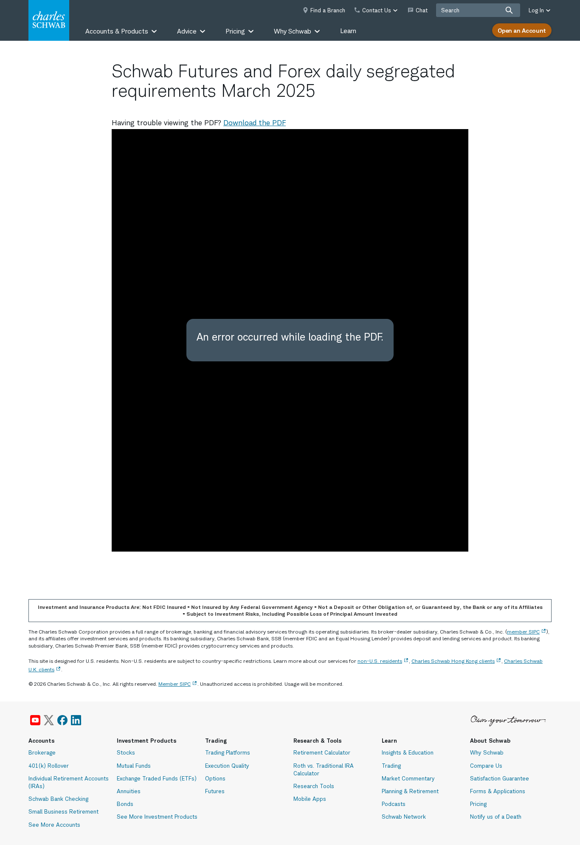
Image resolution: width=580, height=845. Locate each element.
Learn (348, 31)
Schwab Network (404, 816)
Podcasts (393, 803)
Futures (215, 791)
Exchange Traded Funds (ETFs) (157, 778)
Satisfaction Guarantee (499, 778)
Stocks (126, 752)
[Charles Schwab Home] (48, 20)
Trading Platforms (227, 752)
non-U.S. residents (380, 661)
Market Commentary (408, 778)
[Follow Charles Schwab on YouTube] (35, 720)
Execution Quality (227, 765)
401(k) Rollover (48, 765)
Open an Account (522, 30)
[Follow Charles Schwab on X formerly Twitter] (49, 720)
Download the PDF (254, 122)
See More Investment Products (157, 816)
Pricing (478, 803)
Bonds (125, 803)
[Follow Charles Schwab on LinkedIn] (76, 720)
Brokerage (42, 752)
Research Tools (313, 786)
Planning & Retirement (410, 791)
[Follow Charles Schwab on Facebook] (62, 720)
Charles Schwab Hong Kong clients (453, 661)
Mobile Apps (309, 798)
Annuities (129, 791)
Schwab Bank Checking (58, 798)
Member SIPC (174, 684)
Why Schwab (487, 752)
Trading (391, 765)
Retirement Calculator (321, 752)
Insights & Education (408, 752)
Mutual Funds (134, 765)
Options (215, 778)
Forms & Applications (497, 791)
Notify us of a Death (495, 816)
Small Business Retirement (63, 811)
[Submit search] (509, 10)
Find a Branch (327, 10)
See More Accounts (54, 824)
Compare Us (486, 765)
